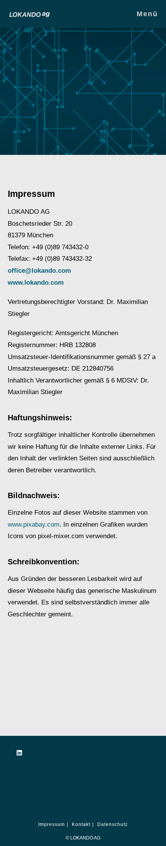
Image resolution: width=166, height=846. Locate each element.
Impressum (51, 824)
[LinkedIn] (19, 753)
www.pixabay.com (33, 524)
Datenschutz (112, 824)
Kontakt (81, 824)
